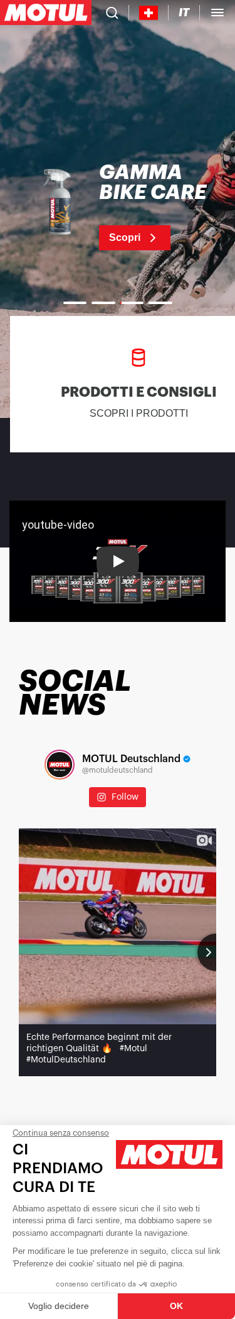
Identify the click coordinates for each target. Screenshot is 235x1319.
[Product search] (112, 12)
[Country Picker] (149, 13)
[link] (117, 206)
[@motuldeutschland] (59, 764)
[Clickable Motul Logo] (45, 12)
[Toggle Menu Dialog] (217, 12)
